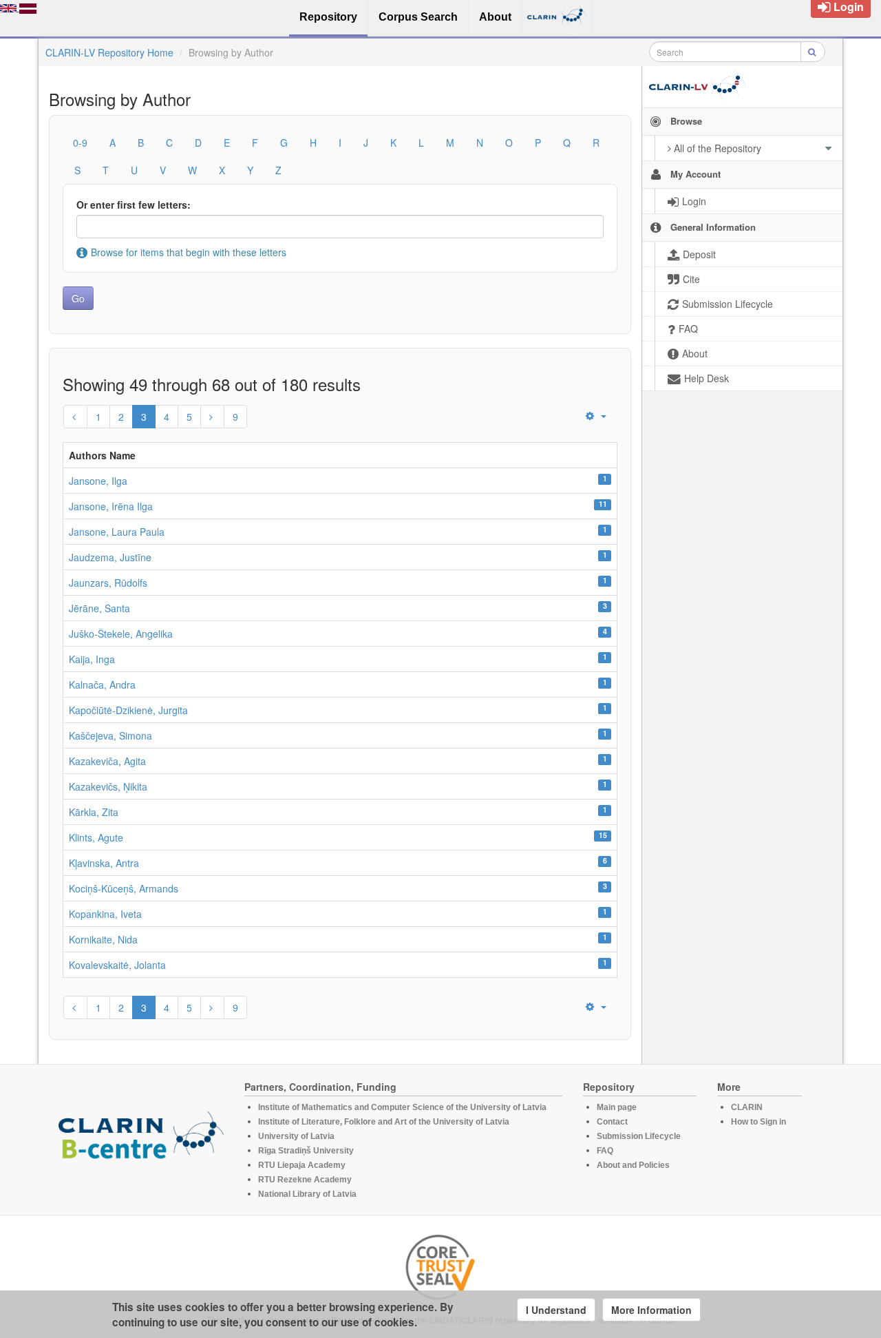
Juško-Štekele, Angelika (121, 633)
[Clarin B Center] (141, 1140)
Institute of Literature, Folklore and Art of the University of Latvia (383, 1122)
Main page (617, 1107)
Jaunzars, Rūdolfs (108, 582)
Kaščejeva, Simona (110, 735)
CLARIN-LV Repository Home (109, 52)
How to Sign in (758, 1122)
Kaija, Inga (92, 659)
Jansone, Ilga (98, 481)
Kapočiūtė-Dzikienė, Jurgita (128, 710)
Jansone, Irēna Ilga (111, 506)
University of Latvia (296, 1136)
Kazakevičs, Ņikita (108, 786)
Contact (612, 1122)
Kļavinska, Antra (104, 863)
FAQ (605, 1151)
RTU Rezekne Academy (305, 1179)
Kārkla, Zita (93, 812)
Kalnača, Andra (102, 684)
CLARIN (747, 1107)
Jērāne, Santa (99, 608)
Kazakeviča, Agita (107, 761)
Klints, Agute (96, 837)
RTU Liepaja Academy (302, 1165)
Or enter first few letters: (133, 204)
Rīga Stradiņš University (306, 1151)
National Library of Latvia (307, 1194)
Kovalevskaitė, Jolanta (117, 965)
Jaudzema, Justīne (110, 557)
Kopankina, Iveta (105, 914)
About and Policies (633, 1165)
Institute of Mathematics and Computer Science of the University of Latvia (402, 1107)
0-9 (80, 142)
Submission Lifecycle (639, 1136)
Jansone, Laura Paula (116, 532)
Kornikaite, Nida (103, 939)
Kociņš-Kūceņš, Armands (123, 888)
